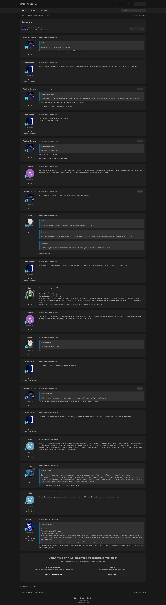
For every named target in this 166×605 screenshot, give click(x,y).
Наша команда (43, 10)
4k (31, 482)
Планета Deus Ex (28, 4)
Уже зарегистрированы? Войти (120, 4)
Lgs (29, 288)
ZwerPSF (30, 520)
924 (30, 79)
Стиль (82, 598)
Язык (75, 598)
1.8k (30, 54)
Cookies (89, 598)
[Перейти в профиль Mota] (30, 446)
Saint (29, 216)
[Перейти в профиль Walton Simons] (24, 29)
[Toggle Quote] (42, 43)
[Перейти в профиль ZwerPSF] (30, 526)
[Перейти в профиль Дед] (30, 472)
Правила (32, 10)
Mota (29, 439)
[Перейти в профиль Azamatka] (30, 173)
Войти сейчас (112, 574)
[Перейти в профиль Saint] (30, 222)
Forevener (29, 62)
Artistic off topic (43, 30)
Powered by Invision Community (83, 602)
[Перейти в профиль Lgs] (30, 294)
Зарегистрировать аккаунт (53, 574)
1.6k (30, 304)
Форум (24, 10)
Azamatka (29, 167)
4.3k (30, 232)
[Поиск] (144, 10)
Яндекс (48, 253)
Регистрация (140, 4)
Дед (30, 466)
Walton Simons (37, 28)
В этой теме (135, 10)
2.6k (30, 536)
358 (30, 183)
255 (30, 456)
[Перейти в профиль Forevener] (30, 69)
